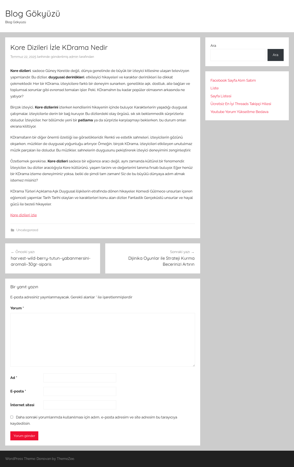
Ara (213, 45)
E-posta (18, 391)
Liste (214, 88)
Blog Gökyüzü (32, 13)
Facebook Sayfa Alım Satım (233, 80)
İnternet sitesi (22, 405)
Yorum (17, 308)
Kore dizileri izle (23, 215)
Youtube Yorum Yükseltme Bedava (239, 112)
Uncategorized (27, 230)
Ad (13, 377)
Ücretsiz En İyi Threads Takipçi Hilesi (240, 104)
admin (73, 57)
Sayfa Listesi (220, 96)
